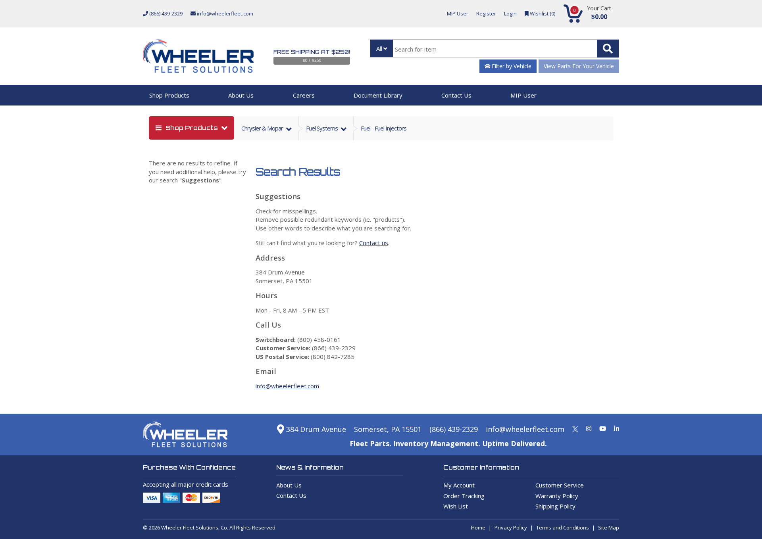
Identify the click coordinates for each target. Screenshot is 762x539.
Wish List (455, 506)
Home (478, 527)
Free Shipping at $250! (311, 52)
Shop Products (169, 95)
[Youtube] (602, 428)
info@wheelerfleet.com (224, 13)
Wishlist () (542, 13)
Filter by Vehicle (510, 66)
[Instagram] (588, 428)
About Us (241, 95)
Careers (304, 95)
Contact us (373, 243)
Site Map (608, 527)
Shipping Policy (555, 506)
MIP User (457, 13)
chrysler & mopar (262, 128)
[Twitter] (575, 428)
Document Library (378, 95)
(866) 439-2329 (165, 13)
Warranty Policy (556, 496)
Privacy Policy (511, 527)
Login (510, 13)
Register (486, 13)
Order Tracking (464, 496)
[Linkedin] (616, 428)
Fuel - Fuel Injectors (383, 128)
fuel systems (322, 128)
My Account (459, 485)
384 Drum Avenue (315, 429)
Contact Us (456, 95)
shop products (191, 128)
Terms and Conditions (562, 527)
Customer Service (559, 485)
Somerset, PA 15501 (387, 429)
